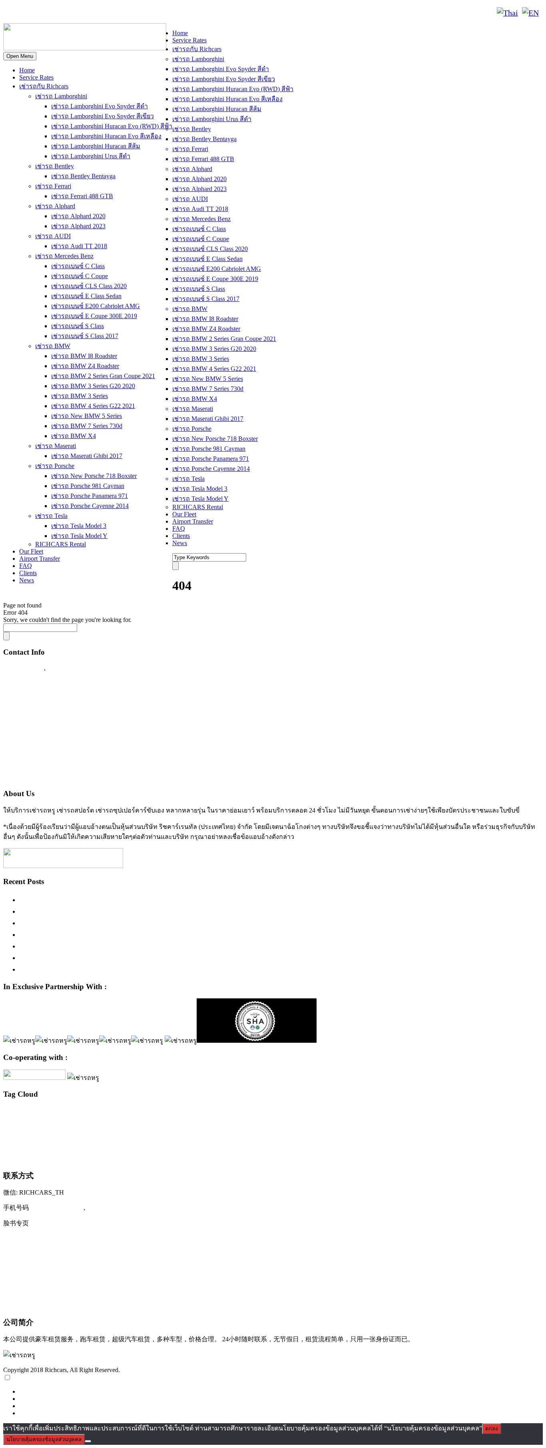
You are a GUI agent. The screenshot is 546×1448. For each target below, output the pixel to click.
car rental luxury (36, 1113)
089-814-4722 (32, 13)
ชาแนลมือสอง (150, 1125)
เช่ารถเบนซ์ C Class (78, 266)
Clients (28, 573)
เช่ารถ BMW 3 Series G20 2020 (93, 385)
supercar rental (50, 1124)
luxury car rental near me (320, 1113)
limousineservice (85, 1113)
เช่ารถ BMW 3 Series (79, 395)
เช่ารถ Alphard (55, 206)
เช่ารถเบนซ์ (519, 1141)
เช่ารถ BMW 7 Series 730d (86, 425)
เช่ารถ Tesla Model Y (79, 535)
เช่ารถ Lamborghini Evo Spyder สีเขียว (102, 116)
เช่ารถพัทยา (123, 1142)
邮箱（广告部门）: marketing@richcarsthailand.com (82, 1289)
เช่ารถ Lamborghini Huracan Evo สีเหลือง (106, 136)
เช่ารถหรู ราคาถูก (356, 1142)
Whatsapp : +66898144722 (42, 777)
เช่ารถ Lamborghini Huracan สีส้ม (95, 146)
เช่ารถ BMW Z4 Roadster (85, 365)
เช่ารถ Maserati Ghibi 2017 (86, 455)
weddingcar (125, 1125)
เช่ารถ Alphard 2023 (78, 226)
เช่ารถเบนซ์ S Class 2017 (84, 336)
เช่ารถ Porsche (54, 465)
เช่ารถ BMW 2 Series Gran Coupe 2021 (103, 375)
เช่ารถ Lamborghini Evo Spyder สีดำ (99, 106)
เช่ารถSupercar (364, 1125)
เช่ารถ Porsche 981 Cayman (87, 485)
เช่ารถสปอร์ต (220, 1140)
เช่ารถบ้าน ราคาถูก (92, 1142)
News (26, 580)
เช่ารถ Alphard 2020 (78, 216)
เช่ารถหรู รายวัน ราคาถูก (474, 1142)
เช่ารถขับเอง (428, 1125)
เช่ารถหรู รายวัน (392, 1142)
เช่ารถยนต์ (147, 1142)
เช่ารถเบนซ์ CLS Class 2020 (89, 286)
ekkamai (61, 1113)
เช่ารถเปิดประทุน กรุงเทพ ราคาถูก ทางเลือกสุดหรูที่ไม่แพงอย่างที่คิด (125, 958)
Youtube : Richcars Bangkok (44, 730)
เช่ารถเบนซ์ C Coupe (79, 276)
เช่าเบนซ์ (78, 1157)
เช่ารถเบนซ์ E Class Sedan (86, 296)
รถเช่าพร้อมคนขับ (197, 1125)
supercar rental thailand (90, 1125)
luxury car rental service (371, 1113)
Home (27, 70)
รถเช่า (170, 1125)
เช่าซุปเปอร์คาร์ (275, 1125)
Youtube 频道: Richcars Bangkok (52, 1256)
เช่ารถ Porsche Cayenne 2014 (90, 505)
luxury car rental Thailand (441, 1111)
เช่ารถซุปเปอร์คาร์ (476, 1123)
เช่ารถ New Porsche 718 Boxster (94, 475)
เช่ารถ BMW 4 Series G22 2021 (93, 405)
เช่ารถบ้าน (60, 1142)
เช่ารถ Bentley (54, 166)
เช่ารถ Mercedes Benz (64, 256)
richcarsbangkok (516, 1113)
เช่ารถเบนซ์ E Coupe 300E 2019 (94, 316)
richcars (492, 1113)
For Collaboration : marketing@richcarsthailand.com (80, 761)
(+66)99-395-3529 (113, 1207)
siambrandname (17, 1125)
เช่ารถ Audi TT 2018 (79, 246)
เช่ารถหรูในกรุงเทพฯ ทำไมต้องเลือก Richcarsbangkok (101, 923)
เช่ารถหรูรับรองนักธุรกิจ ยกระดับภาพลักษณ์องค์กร (98, 934)
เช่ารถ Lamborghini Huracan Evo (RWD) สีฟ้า (111, 126)
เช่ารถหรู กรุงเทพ (316, 1142)
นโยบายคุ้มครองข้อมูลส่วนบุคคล (44, 1439)
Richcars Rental (26, 683)
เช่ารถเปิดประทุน (35, 1156)
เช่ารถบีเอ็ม (34, 1142)
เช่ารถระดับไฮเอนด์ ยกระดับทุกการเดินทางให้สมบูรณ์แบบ (110, 900)
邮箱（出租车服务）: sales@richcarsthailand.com (78, 1272)
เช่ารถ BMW (52, 346)
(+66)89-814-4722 (57, 1207)
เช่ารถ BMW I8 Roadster (84, 356)
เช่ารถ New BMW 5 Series (86, 415)
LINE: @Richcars (90, 13)
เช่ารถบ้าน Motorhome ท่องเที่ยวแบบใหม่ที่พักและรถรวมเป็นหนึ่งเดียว (126, 969)
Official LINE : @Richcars (42, 699)
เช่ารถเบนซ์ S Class (77, 326)
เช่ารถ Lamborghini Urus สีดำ (90, 156)
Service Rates (36, 77)
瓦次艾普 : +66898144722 (42, 1305)
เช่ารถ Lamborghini (61, 96)
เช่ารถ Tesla (51, 515)
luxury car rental (133, 1111)
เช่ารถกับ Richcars (43, 86)
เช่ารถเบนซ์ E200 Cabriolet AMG (95, 306)
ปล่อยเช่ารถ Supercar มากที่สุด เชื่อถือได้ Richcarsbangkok (107, 946)
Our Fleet (31, 551)
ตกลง (491, 1429)
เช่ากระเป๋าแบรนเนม (238, 1125)
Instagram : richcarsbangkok (44, 715)
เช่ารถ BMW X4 (73, 435)
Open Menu (19, 56)
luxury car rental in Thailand (268, 1113)
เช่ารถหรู (272, 1139)
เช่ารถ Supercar (398, 1125)
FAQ (25, 565)
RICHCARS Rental (60, 544)
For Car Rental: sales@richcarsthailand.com (67, 745)
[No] (88, 1441)
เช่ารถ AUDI (53, 236)
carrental (11, 1113)
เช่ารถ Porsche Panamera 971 (89, 495)
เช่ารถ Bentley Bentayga (83, 176)
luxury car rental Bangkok (203, 1112)
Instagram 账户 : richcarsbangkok (52, 1239)
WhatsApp (138, 13)
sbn (537, 1113)
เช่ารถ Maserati (55, 445)
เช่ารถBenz (305, 1125)
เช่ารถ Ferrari (53, 186)
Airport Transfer (39, 558)
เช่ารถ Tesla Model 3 (78, 525)
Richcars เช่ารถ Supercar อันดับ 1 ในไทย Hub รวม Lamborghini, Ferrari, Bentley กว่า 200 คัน (159, 911)
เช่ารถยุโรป (175, 1141)
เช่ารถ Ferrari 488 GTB (82, 196)
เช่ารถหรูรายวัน (429, 1142)
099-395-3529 (67, 668)
